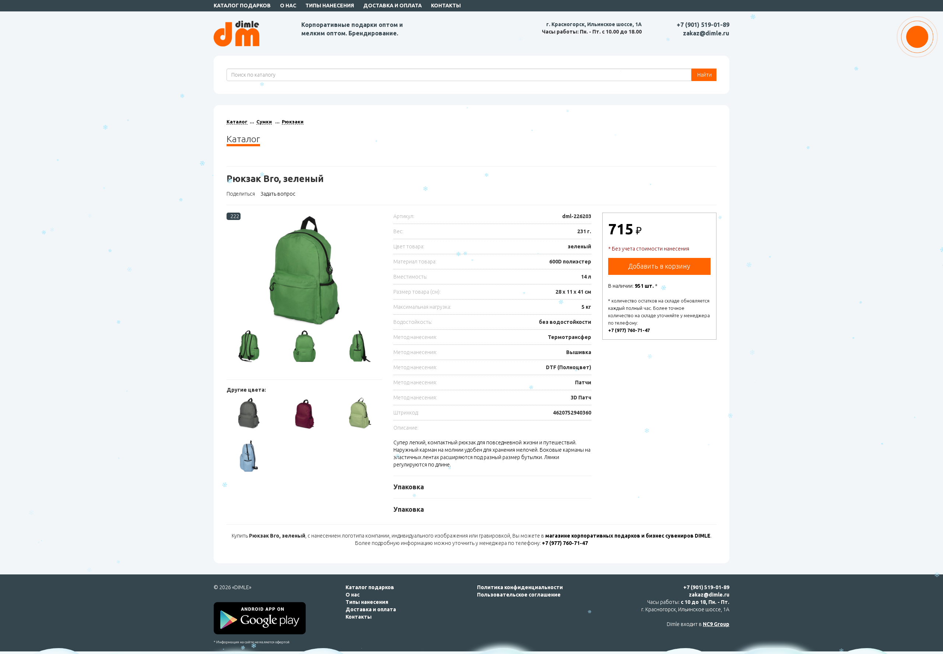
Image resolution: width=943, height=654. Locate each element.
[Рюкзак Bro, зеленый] (304, 271)
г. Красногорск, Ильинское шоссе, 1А (594, 24)
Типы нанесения (329, 5)
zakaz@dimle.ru (706, 33)
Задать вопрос (277, 194)
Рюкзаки (293, 121)
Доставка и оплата (392, 5)
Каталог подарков (242, 5)
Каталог (237, 121)
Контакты (446, 5)
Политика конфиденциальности (520, 587)
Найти (704, 75)
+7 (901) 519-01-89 (703, 24)
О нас (288, 5)
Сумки (264, 121)
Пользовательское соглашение (519, 595)
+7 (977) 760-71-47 (629, 330)
